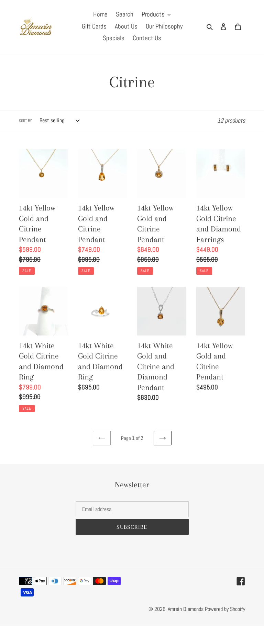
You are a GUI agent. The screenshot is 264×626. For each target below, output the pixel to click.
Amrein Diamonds (186, 609)
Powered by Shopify (225, 609)
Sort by (25, 121)
